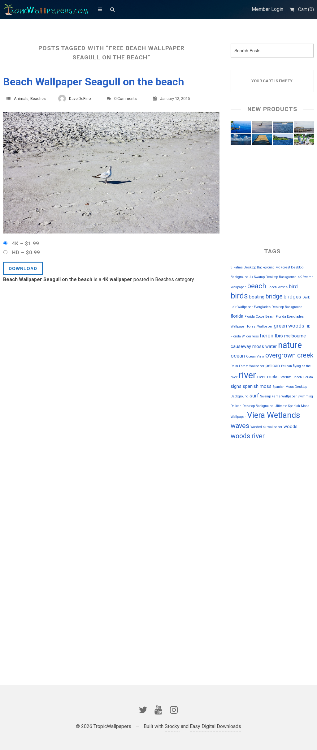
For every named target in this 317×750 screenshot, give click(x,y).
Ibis (279, 335)
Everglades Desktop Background (278, 307)
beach (256, 286)
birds (239, 295)
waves (240, 426)
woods (290, 426)
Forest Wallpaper (259, 326)
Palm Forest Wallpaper (247, 366)
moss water (264, 346)
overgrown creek (289, 355)
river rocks (268, 376)
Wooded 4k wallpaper (266, 427)
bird (293, 286)
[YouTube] (158, 710)
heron (266, 335)
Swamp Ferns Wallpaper (278, 396)
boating (256, 297)
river (247, 375)
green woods (289, 326)
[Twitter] (143, 710)
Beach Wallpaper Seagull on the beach (93, 81)
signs (236, 386)
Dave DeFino (80, 98)
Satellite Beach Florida (296, 377)
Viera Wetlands (273, 415)
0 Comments (125, 98)
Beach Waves (277, 287)
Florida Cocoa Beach (260, 317)
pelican (273, 365)
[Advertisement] (262, 506)
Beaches (38, 98)
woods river (248, 436)
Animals (21, 98)
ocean (238, 356)
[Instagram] (174, 710)
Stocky (172, 726)
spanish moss (257, 386)
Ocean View (255, 356)
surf (254, 395)
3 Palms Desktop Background (253, 267)
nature (290, 345)
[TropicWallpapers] (47, 9)
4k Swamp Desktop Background (273, 277)
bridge (274, 296)
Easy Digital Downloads (215, 726)
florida (237, 316)
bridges (292, 297)
